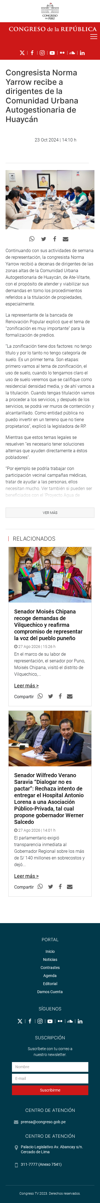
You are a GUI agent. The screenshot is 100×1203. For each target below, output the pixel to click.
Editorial (50, 983)
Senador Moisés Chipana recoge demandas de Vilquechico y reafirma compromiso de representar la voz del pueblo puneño (48, 625)
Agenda (50, 975)
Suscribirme (50, 1090)
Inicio (50, 951)
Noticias (50, 959)
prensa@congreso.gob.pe (43, 1122)
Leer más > (26, 686)
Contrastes (50, 967)
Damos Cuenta (50, 992)
